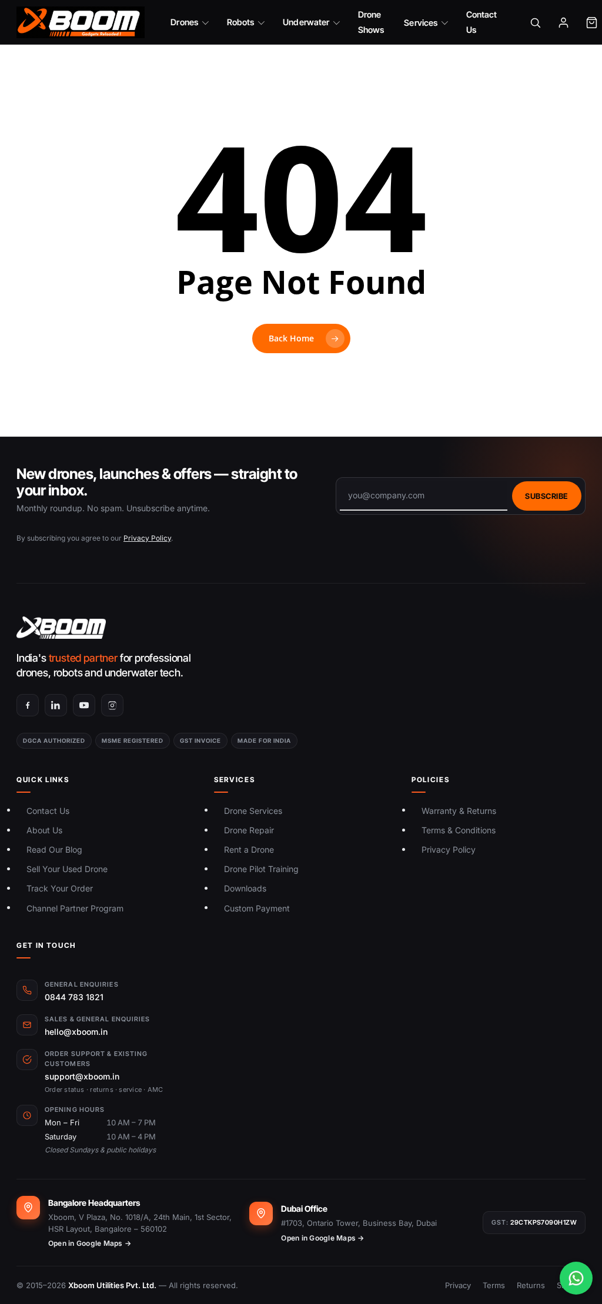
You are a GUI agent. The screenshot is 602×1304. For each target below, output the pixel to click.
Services (420, 23)
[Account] (563, 22)
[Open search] (535, 22)
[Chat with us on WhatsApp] (576, 1278)
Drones (184, 22)
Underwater (306, 22)
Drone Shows (371, 22)
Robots (240, 22)
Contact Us (481, 22)
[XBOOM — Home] (80, 22)
